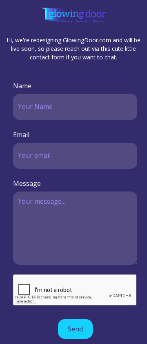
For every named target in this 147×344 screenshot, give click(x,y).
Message (27, 183)
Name (22, 85)
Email (21, 134)
